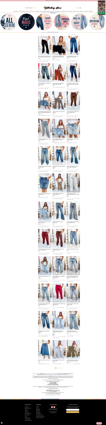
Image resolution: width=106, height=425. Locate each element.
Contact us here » (53, 412)
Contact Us (27, 406)
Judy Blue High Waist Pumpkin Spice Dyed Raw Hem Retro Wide (58, 84)
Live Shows (86, 11)
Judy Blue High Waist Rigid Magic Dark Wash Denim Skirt (44, 194)
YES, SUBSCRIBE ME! (72, 412)
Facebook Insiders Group (40, 416)
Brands (74, 11)
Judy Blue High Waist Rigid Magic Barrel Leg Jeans (59, 167)
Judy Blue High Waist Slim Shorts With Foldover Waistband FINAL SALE (59, 139)
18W (42, 61)
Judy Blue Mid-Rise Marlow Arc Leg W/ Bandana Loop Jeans (44, 222)
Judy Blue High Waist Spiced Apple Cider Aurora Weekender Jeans (44, 249)
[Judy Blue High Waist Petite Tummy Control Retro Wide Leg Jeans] (52, 334)
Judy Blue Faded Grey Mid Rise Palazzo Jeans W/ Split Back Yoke (73, 222)
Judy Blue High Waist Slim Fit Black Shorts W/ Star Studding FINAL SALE (58, 57)
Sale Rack (81, 11)
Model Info (38, 410)
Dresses (37, 11)
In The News (27, 412)
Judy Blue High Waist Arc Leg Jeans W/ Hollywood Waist (44, 84)
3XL (50, 115)
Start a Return (27, 414)
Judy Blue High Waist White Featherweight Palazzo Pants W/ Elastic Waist (73, 194)
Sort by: (70, 34)
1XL (47, 115)
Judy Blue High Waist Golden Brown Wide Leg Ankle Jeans (58, 194)
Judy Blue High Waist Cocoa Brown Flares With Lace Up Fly (58, 249)
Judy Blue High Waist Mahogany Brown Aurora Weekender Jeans (73, 112)
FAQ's (26, 416)
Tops (34, 11)
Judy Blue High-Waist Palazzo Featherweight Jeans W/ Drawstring (72, 331)
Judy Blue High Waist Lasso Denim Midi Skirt (44, 360)
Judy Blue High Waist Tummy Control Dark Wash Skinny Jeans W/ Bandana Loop (73, 84)
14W (39, 61)
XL (71, 142)
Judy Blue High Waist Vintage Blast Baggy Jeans (43, 331)
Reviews (26, 409)
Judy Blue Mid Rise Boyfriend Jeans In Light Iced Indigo (73, 304)
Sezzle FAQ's (38, 412)
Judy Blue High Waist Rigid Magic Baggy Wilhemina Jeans (44, 167)
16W (40, 61)
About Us (26, 410)
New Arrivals (16, 11)
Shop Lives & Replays (39, 417)
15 (54, 87)
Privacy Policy (27, 417)
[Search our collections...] (35, 8)
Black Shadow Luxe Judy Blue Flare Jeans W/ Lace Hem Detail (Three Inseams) (44, 57)
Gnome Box (90, 11)
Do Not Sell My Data (28, 420)
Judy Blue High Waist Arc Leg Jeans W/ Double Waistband (59, 277)
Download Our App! (39, 414)
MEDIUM (42, 115)
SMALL (39, 115)
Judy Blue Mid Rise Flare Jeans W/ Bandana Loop (58, 222)
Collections (30, 11)
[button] (80, 8)
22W (45, 61)
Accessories (63, 11)
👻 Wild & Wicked (22, 11)
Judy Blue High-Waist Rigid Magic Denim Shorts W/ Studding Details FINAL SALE (44, 112)
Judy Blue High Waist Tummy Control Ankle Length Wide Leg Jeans (72, 57)
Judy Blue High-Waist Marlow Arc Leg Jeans (44, 277)
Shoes (67, 11)
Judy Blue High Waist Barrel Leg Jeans (73, 249)
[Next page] (62, 368)
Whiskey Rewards (28, 408)
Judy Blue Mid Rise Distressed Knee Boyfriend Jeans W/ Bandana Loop (72, 277)
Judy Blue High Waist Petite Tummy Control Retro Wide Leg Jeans (58, 331)
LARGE (44, 115)
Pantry (77, 11)
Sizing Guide (38, 409)
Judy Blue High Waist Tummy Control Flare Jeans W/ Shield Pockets (72, 167)
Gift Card (37, 408)
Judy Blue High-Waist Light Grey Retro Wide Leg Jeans (59, 360)
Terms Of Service (28, 418)
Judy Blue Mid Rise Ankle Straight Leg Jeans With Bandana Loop (44, 304)
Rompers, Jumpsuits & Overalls (48, 11)
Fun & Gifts (71, 11)
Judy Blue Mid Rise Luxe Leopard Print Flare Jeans (58, 112)
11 (75, 88)
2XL (48, 115)
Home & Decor (57, 11)
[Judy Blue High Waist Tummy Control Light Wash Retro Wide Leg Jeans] (54, 334)
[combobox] (30, 8)
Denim (27, 11)
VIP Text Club (38, 413)
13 (48, 87)
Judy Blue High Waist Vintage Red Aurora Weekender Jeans (59, 304)
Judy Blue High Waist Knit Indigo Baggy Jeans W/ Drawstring (44, 139)
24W (47, 61)
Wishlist (37, 406)
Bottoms (41, 11)
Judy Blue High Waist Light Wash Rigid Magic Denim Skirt (73, 139)
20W (44, 61)
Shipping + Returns (28, 413)
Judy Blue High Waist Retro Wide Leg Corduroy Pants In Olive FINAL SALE (72, 360)
